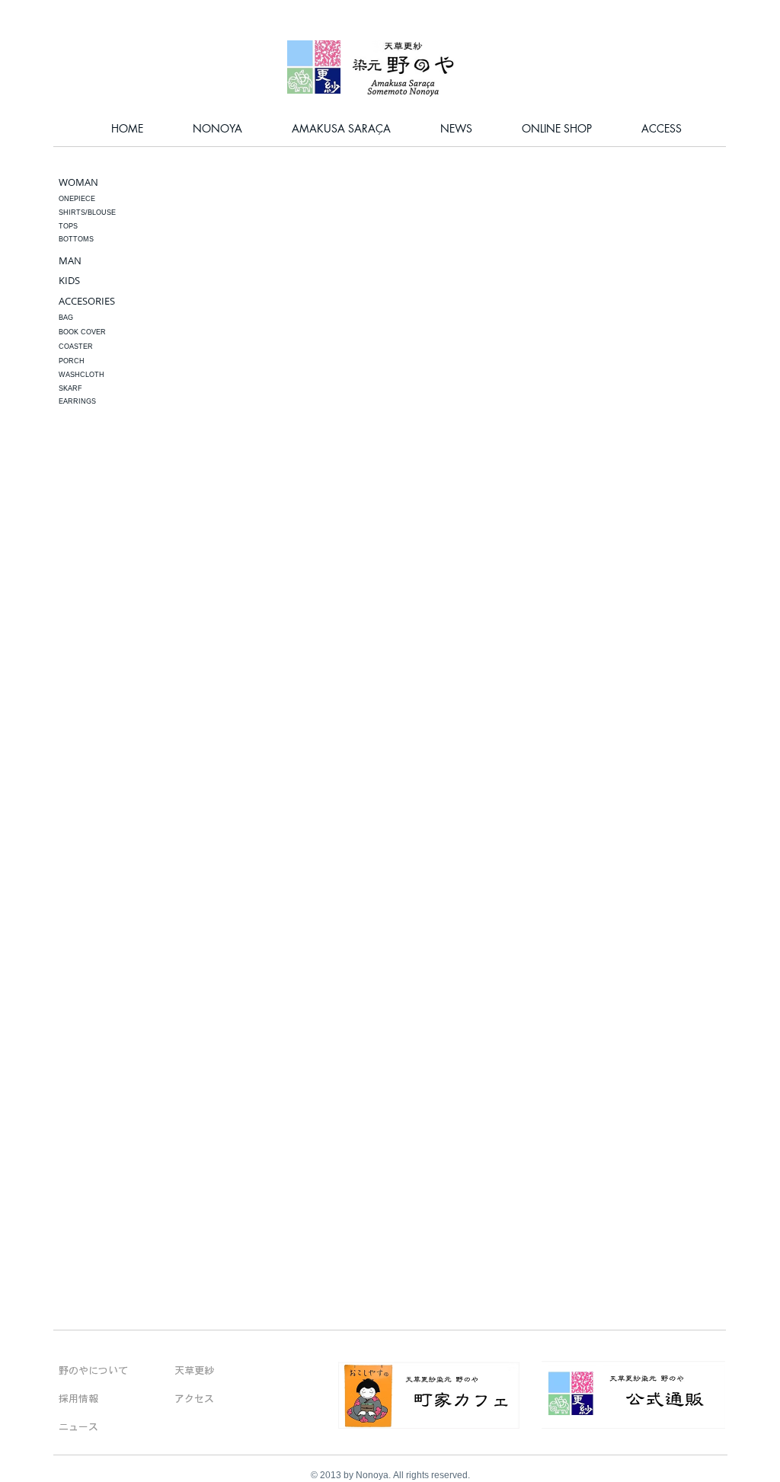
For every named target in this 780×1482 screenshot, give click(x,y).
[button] (88, 402)
